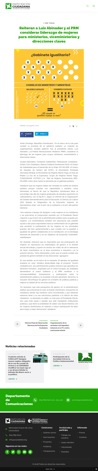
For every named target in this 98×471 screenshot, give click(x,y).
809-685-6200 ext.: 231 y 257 (51, 400)
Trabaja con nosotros (66, 436)
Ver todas (49, 23)
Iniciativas (47, 446)
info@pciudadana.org (18, 440)
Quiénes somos (49, 433)
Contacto (83, 437)
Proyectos (47, 442)
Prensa (82, 433)
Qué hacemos (49, 437)
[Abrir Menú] (94, 6)
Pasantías (65, 452)
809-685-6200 (15, 435)
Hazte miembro (67, 442)
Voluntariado (66, 447)
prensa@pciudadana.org (82, 400)
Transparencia (49, 451)
